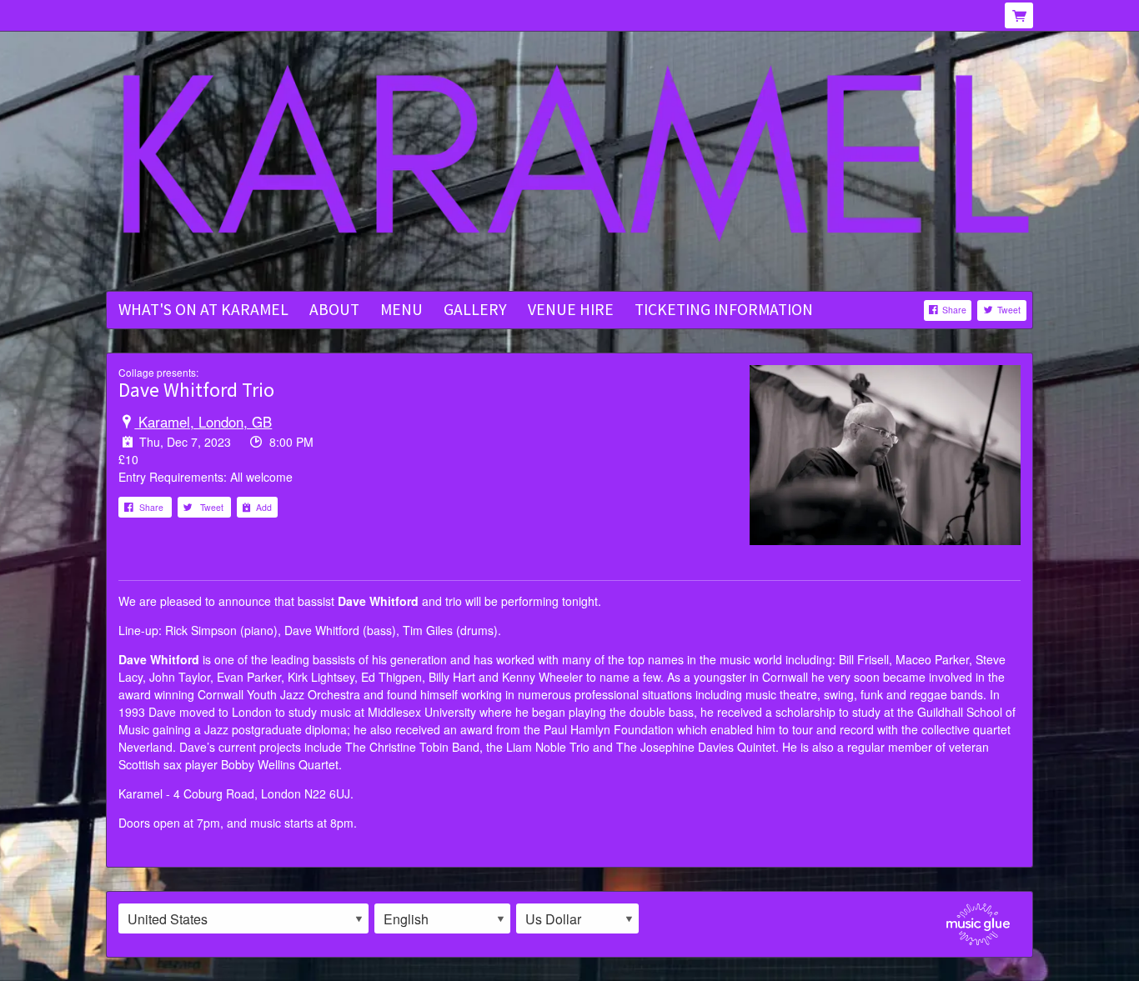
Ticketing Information (724, 309)
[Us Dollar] (577, 918)
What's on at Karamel (203, 309)
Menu (401, 309)
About (334, 309)
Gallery (475, 309)
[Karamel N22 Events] (569, 162)
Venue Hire (571, 309)
